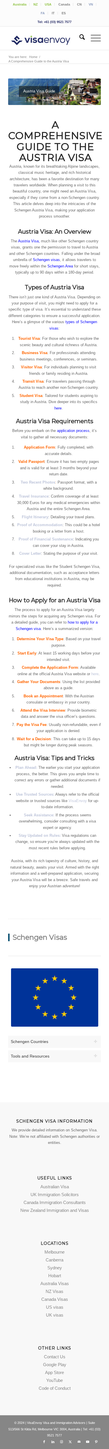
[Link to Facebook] (44, 1441)
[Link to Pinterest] (96, 1441)
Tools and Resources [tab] (30, 1056)
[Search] (79, 38)
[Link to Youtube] (87, 1441)
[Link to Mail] (79, 1441)
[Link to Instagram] (61, 1441)
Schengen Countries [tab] (29, 1041)
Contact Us (54, 1356)
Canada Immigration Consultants (55, 1202)
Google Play (54, 1364)
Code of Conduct (55, 1388)
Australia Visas (54, 1283)
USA (48, 4)
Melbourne (54, 1252)
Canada (64, 4)
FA (43, 13)
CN (79, 4)
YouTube (54, 1380)
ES (64, 13)
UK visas (54, 1314)
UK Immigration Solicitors (55, 1194)
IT (53, 13)
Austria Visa (28, 241)
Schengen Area (60, 266)
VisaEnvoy (78, 801)
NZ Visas (54, 1291)
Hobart (54, 1275)
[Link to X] (70, 1441)
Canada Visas (54, 1299)
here (95, 674)
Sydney (54, 1267)
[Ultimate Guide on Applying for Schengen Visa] (45, 38)
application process (73, 430)
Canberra (54, 1259)
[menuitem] (20, 4)
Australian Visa (54, 1186)
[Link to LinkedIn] (53, 1441)
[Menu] (93, 38)
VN (91, 4)
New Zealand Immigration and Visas (54, 1210)
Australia (19, 4)
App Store (54, 1372)
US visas (54, 1307)
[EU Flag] (54, 997)
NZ (35, 4)
